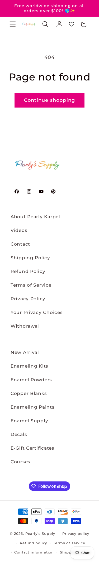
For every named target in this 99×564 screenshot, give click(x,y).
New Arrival (25, 352)
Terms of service (69, 543)
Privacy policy (75, 533)
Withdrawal (25, 326)
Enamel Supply (29, 420)
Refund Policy (28, 271)
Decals (19, 434)
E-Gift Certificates (32, 448)
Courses (20, 461)
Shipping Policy (30, 257)
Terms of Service (31, 285)
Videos (19, 230)
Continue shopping (49, 100)
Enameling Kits (29, 366)
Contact (20, 244)
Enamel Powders (31, 379)
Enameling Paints (33, 407)
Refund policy (33, 543)
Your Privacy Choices (37, 312)
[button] (13, 24)
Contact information (34, 552)
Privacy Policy (28, 298)
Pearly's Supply (40, 533)
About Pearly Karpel (35, 216)
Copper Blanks (29, 393)
